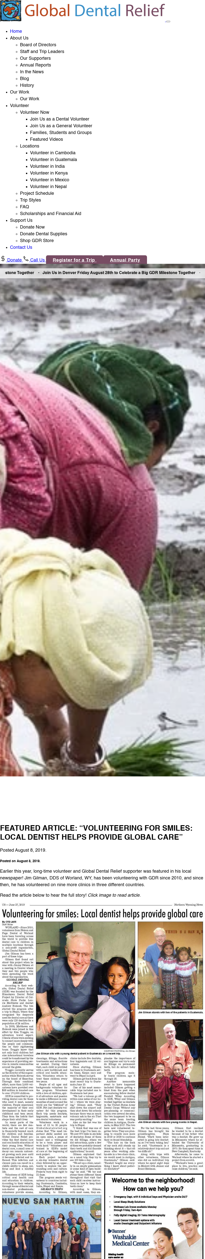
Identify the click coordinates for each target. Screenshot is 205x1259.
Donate (14, 260)
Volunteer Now (34, 112)
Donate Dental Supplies (43, 234)
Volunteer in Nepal (48, 187)
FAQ (24, 207)
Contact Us (21, 247)
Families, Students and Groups (61, 133)
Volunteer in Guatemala (53, 160)
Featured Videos (46, 139)
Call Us (37, 260)
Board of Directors (38, 45)
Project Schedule (37, 193)
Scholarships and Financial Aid (50, 214)
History (27, 85)
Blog (24, 79)
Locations (29, 146)
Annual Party (125, 260)
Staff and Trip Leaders (42, 52)
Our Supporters (35, 58)
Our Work (29, 99)
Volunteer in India (47, 166)
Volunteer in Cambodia (53, 153)
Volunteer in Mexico (49, 180)
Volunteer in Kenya (49, 173)
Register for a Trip (74, 260)
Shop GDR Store (37, 241)
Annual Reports (35, 65)
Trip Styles (30, 200)
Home (16, 31)
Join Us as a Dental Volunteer (59, 119)
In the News (32, 72)
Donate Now (32, 227)
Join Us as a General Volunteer (61, 126)
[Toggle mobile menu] (168, 21)
